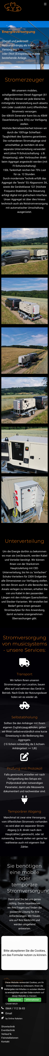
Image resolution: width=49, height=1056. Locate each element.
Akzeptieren (15, 999)
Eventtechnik (8, 1030)
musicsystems (13, 7)
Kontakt (5, 1041)
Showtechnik (8, 1026)
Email (8, 1013)
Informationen (32, 999)
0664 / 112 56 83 (15, 1008)
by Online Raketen (13, 1018)
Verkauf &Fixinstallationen (9, 1036)
